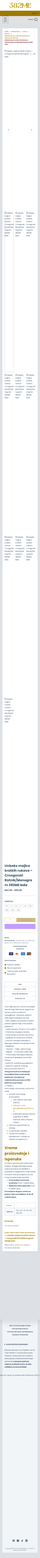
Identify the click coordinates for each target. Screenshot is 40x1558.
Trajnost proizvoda (20, 1335)
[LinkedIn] (26, 1541)
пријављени (18, 1245)
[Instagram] (18, 1541)
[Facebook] (14, 1541)
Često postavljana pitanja (20, 1326)
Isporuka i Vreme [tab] (20, 989)
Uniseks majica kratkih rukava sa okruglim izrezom (20, 942)
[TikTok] (22, 1541)
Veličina (9, 901)
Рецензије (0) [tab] (20, 998)
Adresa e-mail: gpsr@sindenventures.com (23, 1108)
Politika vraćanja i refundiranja (20, 1332)
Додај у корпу (26, 920)
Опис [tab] (20, 984)
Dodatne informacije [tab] (20, 994)
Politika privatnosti (20, 1329)
